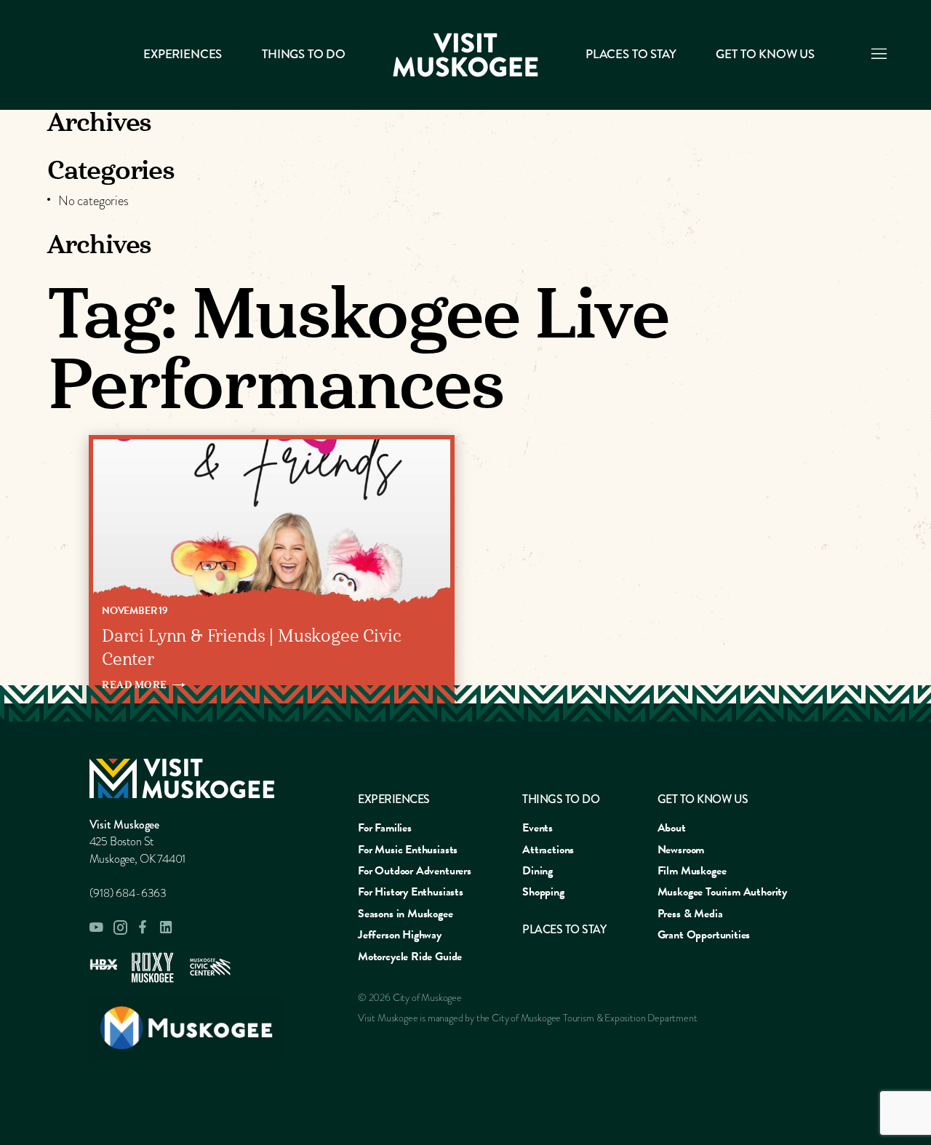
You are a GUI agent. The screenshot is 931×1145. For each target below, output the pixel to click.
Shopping (543, 892)
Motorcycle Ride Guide (410, 956)
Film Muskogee (692, 870)
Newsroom (681, 849)
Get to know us (765, 54)
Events (537, 828)
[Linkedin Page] (166, 927)
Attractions (548, 849)
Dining (537, 870)
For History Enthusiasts (410, 892)
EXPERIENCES (394, 799)
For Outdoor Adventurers (414, 870)
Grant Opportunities (704, 934)
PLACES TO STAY (631, 54)
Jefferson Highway (399, 934)
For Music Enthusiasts (407, 849)
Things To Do (303, 54)
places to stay (564, 929)
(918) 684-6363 (128, 893)
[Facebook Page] (143, 927)
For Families (385, 828)
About (672, 828)
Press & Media (690, 913)
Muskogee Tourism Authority (722, 892)
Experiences (182, 54)
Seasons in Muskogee (405, 913)
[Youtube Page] (96, 927)
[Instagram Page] (120, 927)
